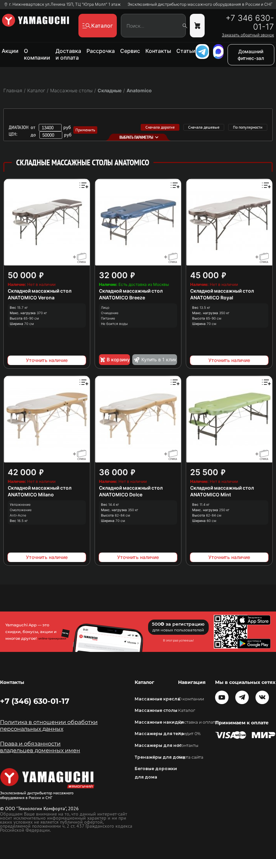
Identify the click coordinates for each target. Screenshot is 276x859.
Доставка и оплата (68, 54)
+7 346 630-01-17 (250, 22)
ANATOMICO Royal (211, 297)
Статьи (186, 50)
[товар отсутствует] (197, 25)
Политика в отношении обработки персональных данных (49, 725)
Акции (10, 50)
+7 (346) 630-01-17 (34, 701)
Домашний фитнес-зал (251, 54)
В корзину (118, 359)
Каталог (186, 710)
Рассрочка (101, 50)
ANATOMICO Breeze (122, 297)
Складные (110, 90)
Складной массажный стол (39, 291)
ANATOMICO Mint (210, 494)
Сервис (130, 50)
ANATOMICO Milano (31, 494)
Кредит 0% (189, 733)
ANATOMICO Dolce (120, 494)
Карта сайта (190, 757)
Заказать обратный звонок (248, 35)
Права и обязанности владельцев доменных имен (40, 747)
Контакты (158, 50)
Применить (85, 129)
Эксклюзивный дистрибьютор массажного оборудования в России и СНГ (200, 4)
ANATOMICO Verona (31, 297)
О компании (37, 54)
